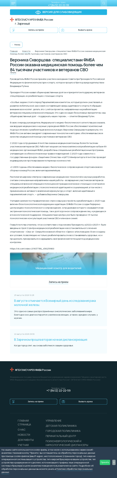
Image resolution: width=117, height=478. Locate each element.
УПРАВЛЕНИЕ (53, 420)
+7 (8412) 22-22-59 (58, 5)
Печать (13, 72)
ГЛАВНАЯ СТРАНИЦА (24, 422)
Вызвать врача (85, 30)
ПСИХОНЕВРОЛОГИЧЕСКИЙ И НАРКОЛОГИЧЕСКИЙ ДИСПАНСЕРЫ (67, 443)
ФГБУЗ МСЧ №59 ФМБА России (33, 370)
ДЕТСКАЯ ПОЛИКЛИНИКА (61, 425)
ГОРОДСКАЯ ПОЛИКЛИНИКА (63, 431)
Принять (105, 462)
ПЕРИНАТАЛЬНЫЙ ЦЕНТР (61, 436)
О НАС (21, 429)
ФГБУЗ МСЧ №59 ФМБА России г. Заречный (34, 21)
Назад (17, 44)
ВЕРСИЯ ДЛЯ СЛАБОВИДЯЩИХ (62, 12)
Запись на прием (36, 30)
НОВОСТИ (24, 434)
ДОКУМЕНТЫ (26, 440)
